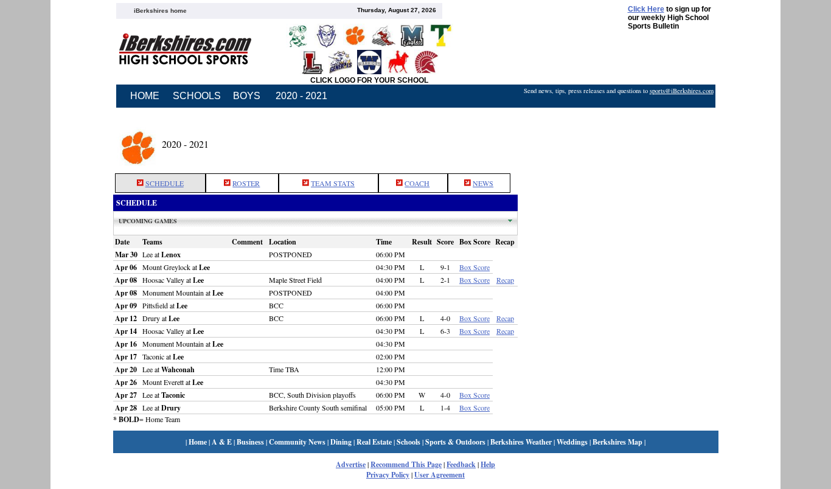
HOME (144, 96)
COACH (417, 183)
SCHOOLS (197, 96)
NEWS (483, 183)
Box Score (474, 267)
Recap (505, 280)
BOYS (246, 96)
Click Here (646, 9)
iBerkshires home (160, 10)
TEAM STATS (333, 183)
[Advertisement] (618, 141)
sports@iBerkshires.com (682, 90)
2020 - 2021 (301, 96)
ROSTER (246, 183)
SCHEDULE (164, 183)
